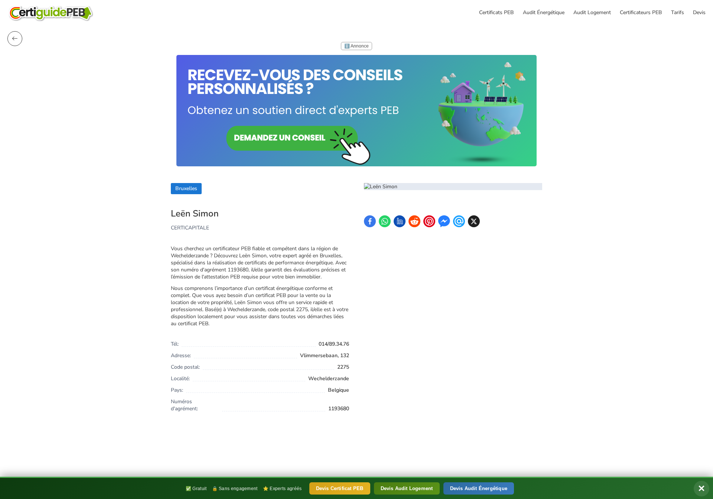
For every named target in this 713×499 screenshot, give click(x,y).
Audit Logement (592, 12)
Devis (699, 12)
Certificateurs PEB (641, 12)
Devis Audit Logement (407, 488)
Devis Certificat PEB (340, 488)
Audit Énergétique (543, 12)
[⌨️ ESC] (14, 38)
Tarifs (677, 12)
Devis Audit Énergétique (479, 488)
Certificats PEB (496, 12)
